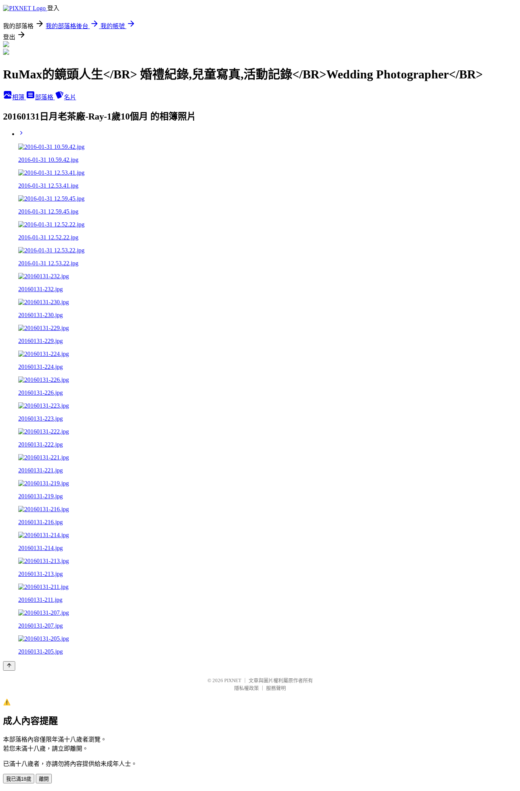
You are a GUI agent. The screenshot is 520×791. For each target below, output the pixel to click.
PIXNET (232, 680)
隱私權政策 (246, 688)
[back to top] (9, 666)
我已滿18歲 (18, 779)
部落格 (45, 97)
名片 (70, 97)
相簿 (19, 97)
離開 (44, 779)
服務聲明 (276, 688)
